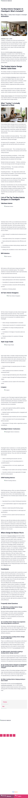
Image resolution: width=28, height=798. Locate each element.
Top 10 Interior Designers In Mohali (7, 758)
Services (2, 745)
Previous (5, 701)
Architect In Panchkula (4, 768)
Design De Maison (12, 536)
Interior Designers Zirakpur (5, 763)
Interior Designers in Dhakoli (5, 761)
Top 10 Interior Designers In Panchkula (8, 770)
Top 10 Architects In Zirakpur (6, 765)
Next (3, 706)
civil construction (17, 648)
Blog (1, 752)
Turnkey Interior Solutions (7, 96)
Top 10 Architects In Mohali (5, 756)
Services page (4, 563)
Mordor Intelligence (11, 77)
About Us (6, 565)
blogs (6, 14)
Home (2, 14)
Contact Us (2, 750)
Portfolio (2, 748)
